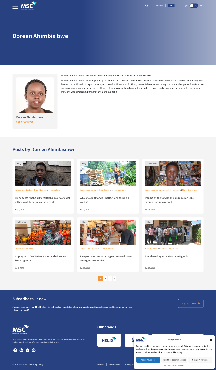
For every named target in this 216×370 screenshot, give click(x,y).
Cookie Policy (167, 366)
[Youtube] (33, 350)
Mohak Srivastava (189, 190)
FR (171, 5)
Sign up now (188, 303)
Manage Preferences (200, 360)
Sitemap (100, 364)
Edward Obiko (108, 248)
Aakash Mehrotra (170, 190)
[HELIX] (109, 340)
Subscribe (159, 5)
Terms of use (114, 364)
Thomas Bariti (55, 190)
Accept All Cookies (148, 360)
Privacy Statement (178, 366)
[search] (147, 5)
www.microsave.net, (185, 349)
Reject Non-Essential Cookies (174, 360)
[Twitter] (27, 350)
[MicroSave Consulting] (20, 329)
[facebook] (15, 350)
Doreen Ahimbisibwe (24, 190)
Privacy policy (131, 364)
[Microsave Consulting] (29, 5)
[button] (211, 339)
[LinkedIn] (21, 350)
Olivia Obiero (39, 190)
